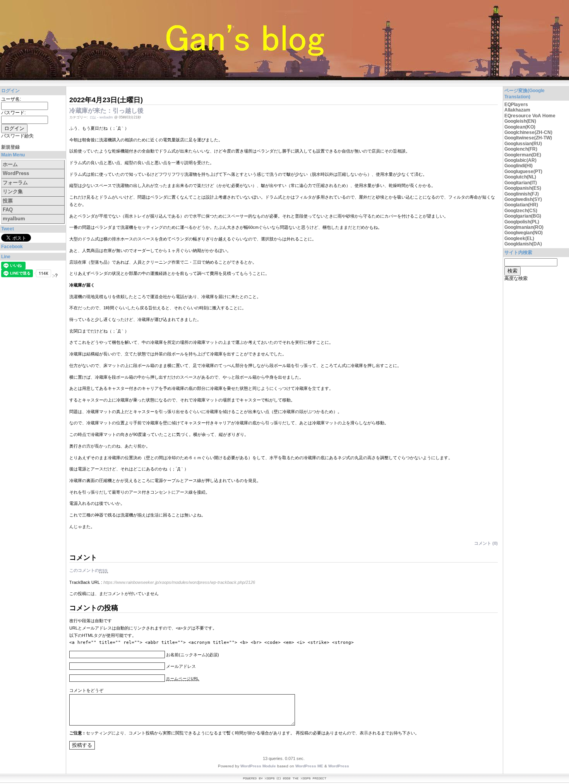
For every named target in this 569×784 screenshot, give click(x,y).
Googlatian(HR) (521, 205)
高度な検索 (516, 278)
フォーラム (15, 182)
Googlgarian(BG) (522, 216)
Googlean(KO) (519, 127)
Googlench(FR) (520, 149)
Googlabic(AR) (520, 160)
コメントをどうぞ (86, 690)
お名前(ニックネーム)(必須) (192, 654)
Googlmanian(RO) (523, 227)
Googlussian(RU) (523, 143)
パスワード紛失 (17, 136)
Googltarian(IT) (520, 182)
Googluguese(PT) (523, 171)
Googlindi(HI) (518, 165)
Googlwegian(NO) (523, 232)
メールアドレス (181, 666)
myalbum (14, 218)
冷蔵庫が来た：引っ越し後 (106, 110)
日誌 (93, 117)
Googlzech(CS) (520, 210)
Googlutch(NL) (520, 177)
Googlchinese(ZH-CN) (528, 132)
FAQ (8, 210)
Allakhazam (517, 110)
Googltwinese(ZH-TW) (528, 138)
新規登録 (10, 147)
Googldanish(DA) (523, 244)
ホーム (10, 164)
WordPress (16, 173)
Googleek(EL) (519, 238)
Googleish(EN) (520, 121)
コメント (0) (486, 543)
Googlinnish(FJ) (521, 194)
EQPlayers (516, 104)
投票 (8, 201)
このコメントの (88, 570)
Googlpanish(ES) (522, 188)
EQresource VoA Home (529, 115)
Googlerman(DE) (522, 155)
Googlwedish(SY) (523, 199)
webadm (106, 117)
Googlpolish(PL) (521, 222)
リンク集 (13, 191)
